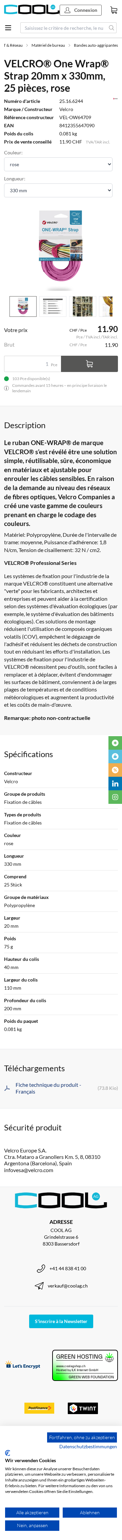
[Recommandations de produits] (115, 756)
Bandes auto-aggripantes (96, 45)
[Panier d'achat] (114, 10)
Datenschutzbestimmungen (88, 1446)
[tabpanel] (61, 248)
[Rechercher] (112, 27)
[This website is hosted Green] (85, 1365)
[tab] (23, 306)
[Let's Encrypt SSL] (22, 1365)
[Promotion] (115, 770)
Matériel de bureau (48, 45)
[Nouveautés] (115, 743)
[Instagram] (115, 797)
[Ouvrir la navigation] (8, 28)
